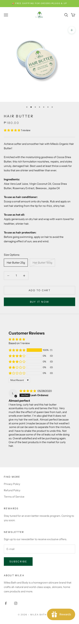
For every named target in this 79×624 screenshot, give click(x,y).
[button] (12, 130)
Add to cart (39, 290)
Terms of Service (14, 496)
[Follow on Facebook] (6, 603)
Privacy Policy (12, 484)
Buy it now (39, 301)
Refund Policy (12, 490)
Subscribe (18, 561)
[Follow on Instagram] (16, 603)
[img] (28, 391)
